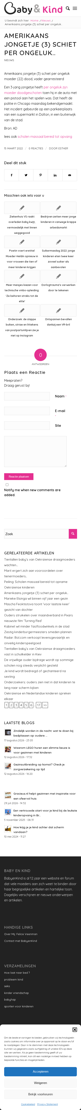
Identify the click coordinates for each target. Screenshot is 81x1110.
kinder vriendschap (16, 993)
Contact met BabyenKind (20, 940)
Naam (60, 396)
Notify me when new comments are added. (32, 492)
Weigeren (40, 1083)
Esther (63, 148)
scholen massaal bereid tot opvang (45, 136)
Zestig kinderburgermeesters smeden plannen (38, 632)
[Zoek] (66, 8)
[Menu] (75, 8)
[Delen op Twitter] (26, 175)
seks (7, 986)
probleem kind (13, 979)
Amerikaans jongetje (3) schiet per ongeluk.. (36, 593)
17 (38, 705)
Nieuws (9, 60)
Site (58, 425)
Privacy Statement (47, 1104)
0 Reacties (36, 148)
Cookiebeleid (28, 1104)
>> (45, 705)
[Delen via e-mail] (70, 175)
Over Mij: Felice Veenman (20, 934)
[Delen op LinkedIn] (55, 175)
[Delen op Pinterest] (40, 175)
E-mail (60, 413)
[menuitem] (66, 8)
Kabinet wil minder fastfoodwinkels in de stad (36, 626)
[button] (75, 1030)
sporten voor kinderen (18, 1006)
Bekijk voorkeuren (40, 1094)
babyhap (10, 999)
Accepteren (40, 1071)
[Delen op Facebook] (11, 175)
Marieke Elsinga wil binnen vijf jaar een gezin (36, 598)
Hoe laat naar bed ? (17, 972)
